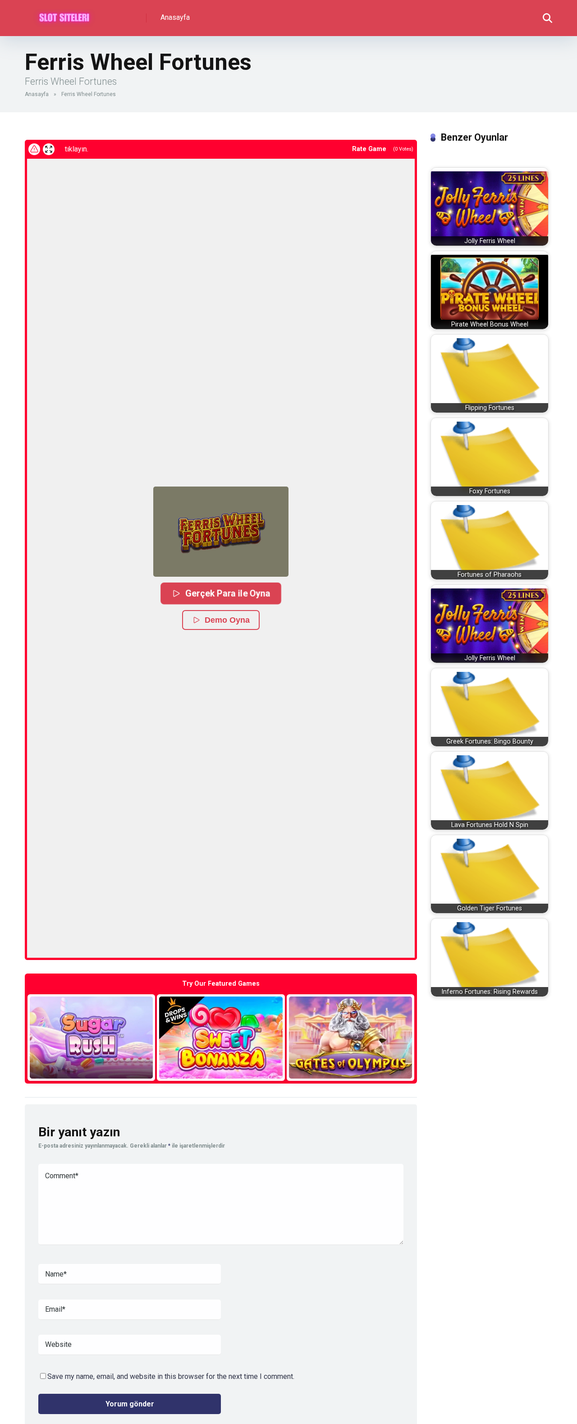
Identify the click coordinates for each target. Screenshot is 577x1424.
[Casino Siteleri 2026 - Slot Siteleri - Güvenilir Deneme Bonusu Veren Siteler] (64, 14)
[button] (220, 532)
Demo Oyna (227, 620)
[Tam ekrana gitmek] (49, 149)
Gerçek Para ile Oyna (227, 593)
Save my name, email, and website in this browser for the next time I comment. (170, 1376)
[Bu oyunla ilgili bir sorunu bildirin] (34, 149)
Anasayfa (175, 17)
